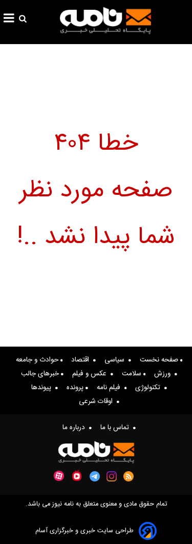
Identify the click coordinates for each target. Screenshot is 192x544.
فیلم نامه (110, 387)
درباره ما (75, 427)
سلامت (132, 373)
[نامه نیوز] (105, 20)
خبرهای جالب (41, 373)
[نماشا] (77, 475)
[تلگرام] (95, 476)
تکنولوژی (149, 387)
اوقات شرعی (98, 401)
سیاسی (116, 360)
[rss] (128, 476)
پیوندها (43, 387)
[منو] (9, 19)
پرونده (76, 387)
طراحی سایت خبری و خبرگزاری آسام (84, 531)
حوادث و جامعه (38, 360)
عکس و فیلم (91, 373)
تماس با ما (116, 427)
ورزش (164, 373)
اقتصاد (82, 360)
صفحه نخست (160, 360)
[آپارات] (59, 476)
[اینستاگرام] (111, 476)
